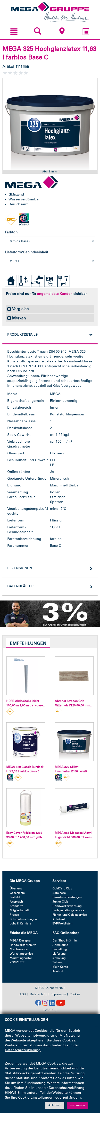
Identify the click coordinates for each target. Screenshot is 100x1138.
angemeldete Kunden (55, 294)
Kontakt (57, 971)
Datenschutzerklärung (23, 1050)
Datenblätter (20, 586)
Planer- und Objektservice (69, 914)
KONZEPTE (17, 962)
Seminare (59, 893)
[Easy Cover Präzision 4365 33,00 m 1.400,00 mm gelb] (25, 807)
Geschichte (17, 893)
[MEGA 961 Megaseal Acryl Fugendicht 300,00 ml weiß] (74, 807)
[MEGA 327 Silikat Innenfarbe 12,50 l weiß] (74, 741)
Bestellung (59, 949)
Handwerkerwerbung (67, 906)
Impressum (58, 994)
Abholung (59, 958)
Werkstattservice (21, 953)
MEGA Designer (21, 940)
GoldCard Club (62, 888)
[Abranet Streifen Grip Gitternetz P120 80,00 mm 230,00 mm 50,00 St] (74, 675)
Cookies (75, 994)
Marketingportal (21, 958)
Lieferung (59, 953)
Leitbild (15, 897)
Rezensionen (19, 568)
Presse (14, 914)
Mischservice (19, 949)
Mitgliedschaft (19, 910)
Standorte (16, 906)
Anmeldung (60, 945)
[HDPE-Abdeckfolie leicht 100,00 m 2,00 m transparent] (25, 675)
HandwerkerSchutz (23, 945)
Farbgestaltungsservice (68, 910)
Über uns (16, 888)
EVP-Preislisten (62, 923)
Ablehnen (54, 1105)
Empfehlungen (28, 643)
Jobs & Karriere (20, 923)
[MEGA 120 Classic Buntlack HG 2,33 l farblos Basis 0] (25, 741)
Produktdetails (22, 334)
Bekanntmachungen (23, 919)
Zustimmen (77, 1105)
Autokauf (58, 919)
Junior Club (60, 901)
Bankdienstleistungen (67, 897)
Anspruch (16, 901)
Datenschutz (38, 994)
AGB (22, 994)
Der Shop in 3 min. (64, 940)
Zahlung (57, 962)
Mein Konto (60, 966)
